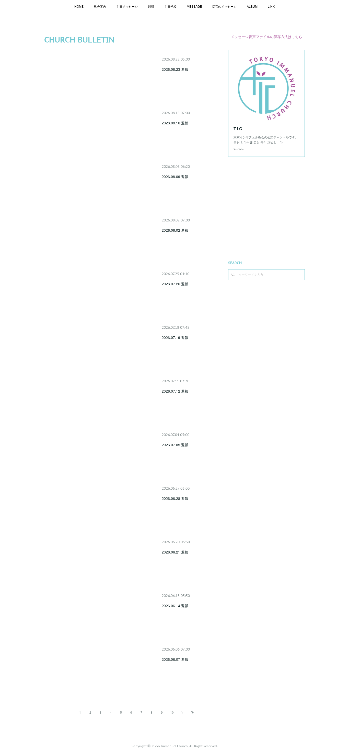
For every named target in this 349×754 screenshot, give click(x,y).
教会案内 (100, 6)
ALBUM (252, 6)
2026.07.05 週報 (175, 444)
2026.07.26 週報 (175, 283)
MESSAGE (194, 6)
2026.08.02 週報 (175, 230)
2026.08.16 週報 (175, 122)
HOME (79, 6)
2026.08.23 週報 (175, 69)
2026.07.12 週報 (175, 391)
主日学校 (170, 6)
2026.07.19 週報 (175, 337)
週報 (151, 6)
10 (172, 712)
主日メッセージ (127, 6)
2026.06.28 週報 (175, 498)
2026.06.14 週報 (175, 605)
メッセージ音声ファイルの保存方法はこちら (266, 36)
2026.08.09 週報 (175, 176)
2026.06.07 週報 (175, 659)
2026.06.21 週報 (175, 552)
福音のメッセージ (224, 6)
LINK (271, 6)
